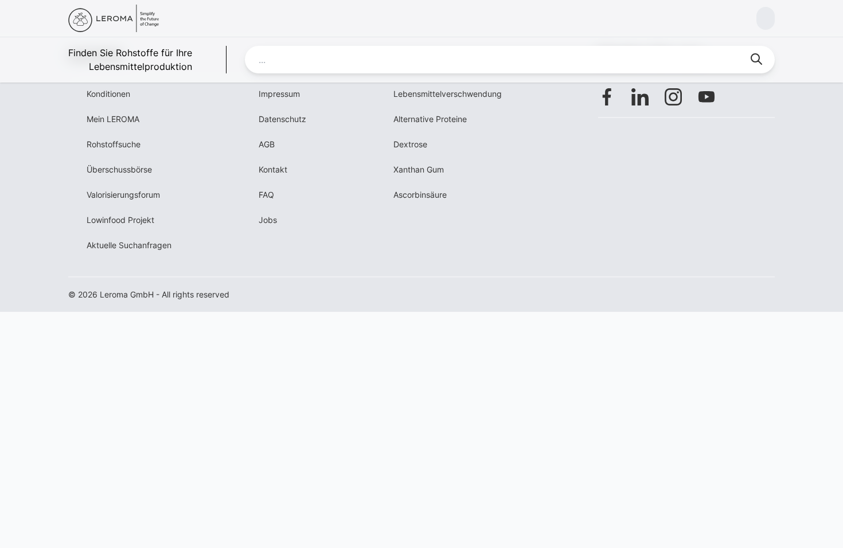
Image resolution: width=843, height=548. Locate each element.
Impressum (279, 94)
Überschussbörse (119, 169)
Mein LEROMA (113, 119)
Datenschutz (282, 119)
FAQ (266, 194)
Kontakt (273, 169)
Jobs (268, 220)
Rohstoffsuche (113, 144)
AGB (267, 144)
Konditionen (108, 94)
